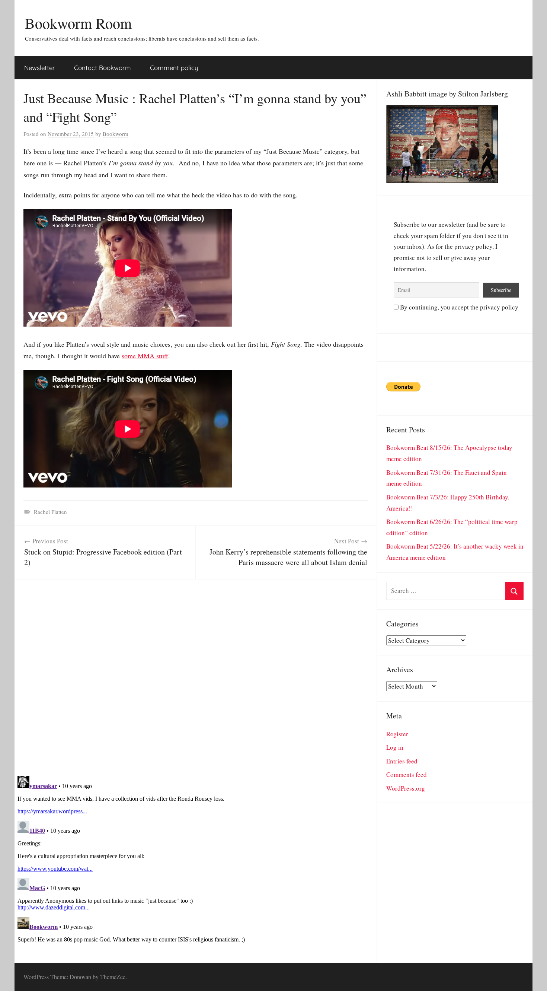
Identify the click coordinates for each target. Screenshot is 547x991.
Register (397, 734)
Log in (394, 747)
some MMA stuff (145, 355)
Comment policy (174, 68)
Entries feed (402, 761)
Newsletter (39, 68)
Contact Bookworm (102, 68)
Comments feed (406, 774)
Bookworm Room (78, 23)
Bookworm (115, 133)
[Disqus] (196, 672)
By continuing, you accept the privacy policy (458, 307)
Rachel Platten (50, 511)
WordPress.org (405, 788)
